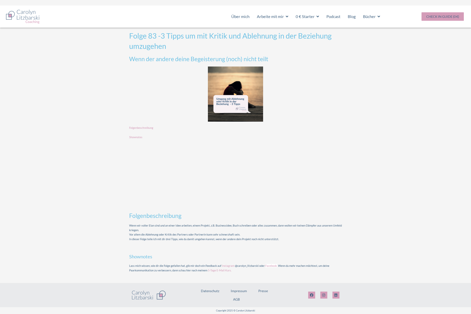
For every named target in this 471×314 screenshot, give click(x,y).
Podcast (333, 16)
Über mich (240, 16)
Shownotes (135, 137)
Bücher (369, 16)
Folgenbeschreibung (141, 127)
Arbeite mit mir (270, 16)
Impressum (239, 291)
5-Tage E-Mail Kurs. (219, 270)
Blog (352, 16)
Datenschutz (210, 291)
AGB (236, 299)
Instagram (228, 265)
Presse (263, 291)
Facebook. (271, 265)
